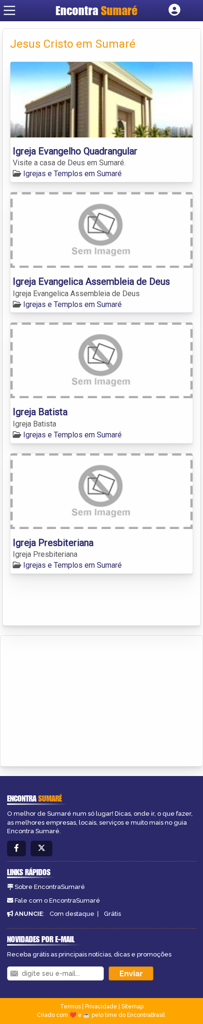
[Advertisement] (78, 699)
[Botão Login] (174, 10)
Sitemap (132, 1006)
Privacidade (101, 1006)
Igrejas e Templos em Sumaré (72, 173)
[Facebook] (16, 848)
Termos (70, 1006)
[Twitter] (41, 848)
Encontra (96, 10)
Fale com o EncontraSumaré (57, 900)
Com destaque (72, 913)
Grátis (112, 913)
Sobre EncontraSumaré (50, 886)
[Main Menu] (9, 10)
